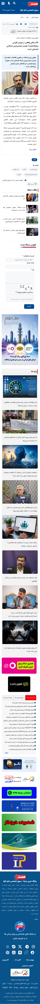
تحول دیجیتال (24, 987)
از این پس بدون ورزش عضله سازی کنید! (23, 703)
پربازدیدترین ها (19, 698)
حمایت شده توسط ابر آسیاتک (20, 980)
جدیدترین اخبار (31, 698)
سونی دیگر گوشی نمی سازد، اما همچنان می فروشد (20, 717)
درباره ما (10, 983)
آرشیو (4, 983)
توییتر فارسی (33, 169)
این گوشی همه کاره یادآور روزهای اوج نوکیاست (21, 746)
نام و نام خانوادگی (29, 256)
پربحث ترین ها (8, 698)
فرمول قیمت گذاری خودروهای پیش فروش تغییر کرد (19, 706)
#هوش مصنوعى (27, 965)
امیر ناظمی (16, 169)
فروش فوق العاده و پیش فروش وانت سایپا (22, 710)
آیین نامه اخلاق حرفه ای (21, 983)
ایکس (24, 169)
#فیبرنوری (5, 960)
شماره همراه (30, 263)
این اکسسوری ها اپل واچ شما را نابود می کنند (21, 738)
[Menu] (2, 4)
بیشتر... (35, 919)
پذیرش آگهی (34, 987)
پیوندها (16, 987)
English (5, 987)
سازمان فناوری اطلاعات (31, 174)
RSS (10, 987)
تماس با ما (34, 983)
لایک (32, 184)
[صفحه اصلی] (20, 4)
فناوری (19, 174)
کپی (13, 31)
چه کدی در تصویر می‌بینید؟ (25, 292)
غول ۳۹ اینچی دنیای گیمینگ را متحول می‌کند (21, 724)
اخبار (27, 17)
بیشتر (6, 753)
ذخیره (29, 306)
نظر (33, 270)
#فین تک (18, 960)
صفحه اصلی (34, 17)
